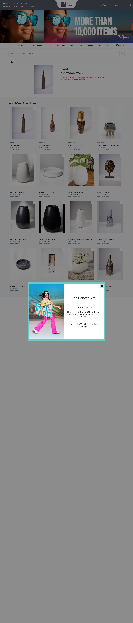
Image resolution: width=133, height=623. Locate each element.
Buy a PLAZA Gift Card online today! (84, 325)
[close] (102, 286)
